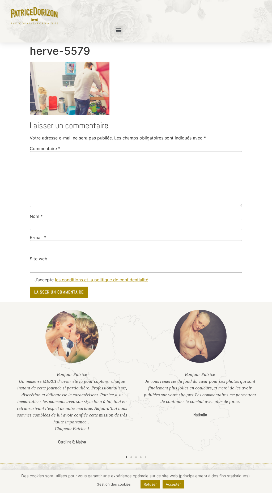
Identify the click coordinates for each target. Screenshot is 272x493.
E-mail (38, 237)
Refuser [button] (150, 484)
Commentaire (45, 148)
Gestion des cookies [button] (114, 484)
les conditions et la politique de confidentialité (101, 279)
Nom (36, 216)
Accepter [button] (173, 484)
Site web (38, 259)
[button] (118, 30)
